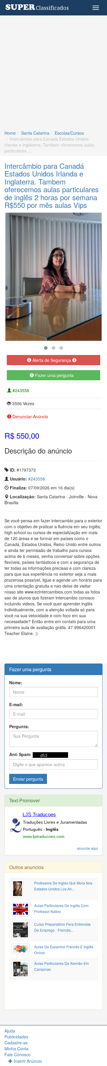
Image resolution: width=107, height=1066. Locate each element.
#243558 (20, 390)
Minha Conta (16, 1048)
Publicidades (16, 1037)
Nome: (15, 682)
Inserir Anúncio (27, 1061)
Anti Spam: (20, 754)
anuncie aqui (87, 848)
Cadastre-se (16, 1043)
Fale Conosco (17, 1054)
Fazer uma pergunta (54, 375)
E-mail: (16, 704)
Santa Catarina (35, 133)
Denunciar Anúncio (29, 416)
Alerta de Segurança (51, 360)
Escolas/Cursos (69, 133)
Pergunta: (19, 726)
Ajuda (9, 1031)
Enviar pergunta (28, 779)
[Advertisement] (53, 71)
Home (10, 133)
